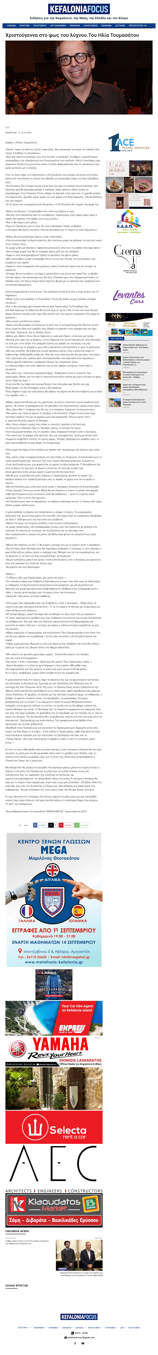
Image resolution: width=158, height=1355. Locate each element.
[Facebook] (75, 1343)
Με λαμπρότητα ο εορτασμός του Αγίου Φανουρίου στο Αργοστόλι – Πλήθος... (135, 374)
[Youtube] (83, 1343)
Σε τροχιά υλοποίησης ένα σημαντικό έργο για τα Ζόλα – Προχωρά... (135, 402)
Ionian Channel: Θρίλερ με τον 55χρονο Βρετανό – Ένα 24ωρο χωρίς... (135, 347)
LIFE (7, 127)
